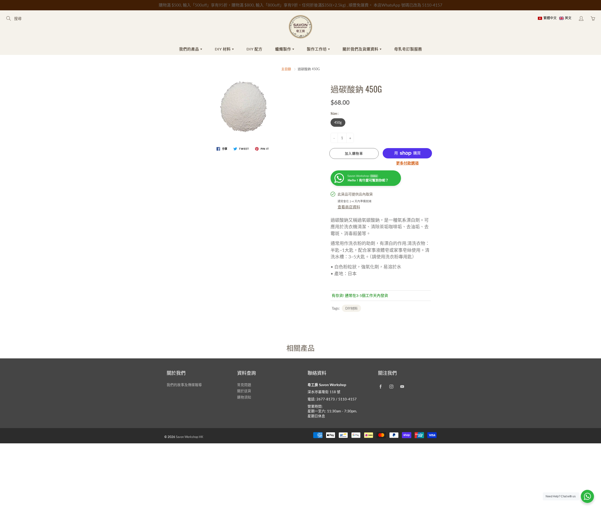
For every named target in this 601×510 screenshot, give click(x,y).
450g (338, 122)
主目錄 (286, 69)
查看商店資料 (349, 207)
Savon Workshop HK (189, 437)
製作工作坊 (317, 49)
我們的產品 (189, 49)
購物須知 (244, 397)
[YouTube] (402, 387)
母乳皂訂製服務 (408, 49)
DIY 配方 (254, 49)
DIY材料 (351, 308)
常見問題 (244, 385)
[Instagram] (391, 387)
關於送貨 (244, 391)
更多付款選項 (407, 163)
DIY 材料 (223, 49)
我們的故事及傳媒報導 (184, 385)
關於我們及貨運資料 (361, 49)
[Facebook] (380, 387)
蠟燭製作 (283, 49)
